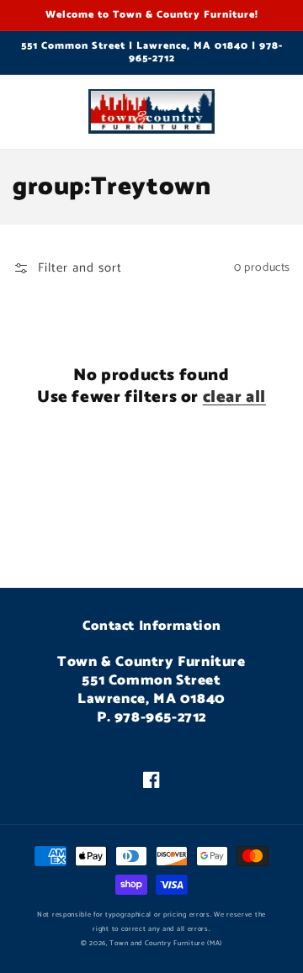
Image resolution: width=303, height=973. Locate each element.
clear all (234, 398)
